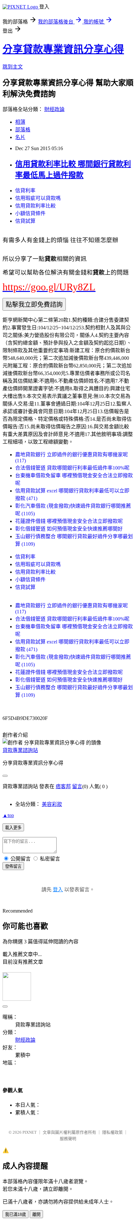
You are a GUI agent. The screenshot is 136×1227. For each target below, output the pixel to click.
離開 (36, 1214)
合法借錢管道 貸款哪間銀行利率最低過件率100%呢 (72, 468)
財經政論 (54, 109)
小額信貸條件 (30, 213)
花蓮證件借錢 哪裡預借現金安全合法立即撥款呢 (69, 521)
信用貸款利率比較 (35, 205)
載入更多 (13, 827)
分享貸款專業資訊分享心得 (63, 49)
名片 (20, 137)
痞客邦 (63, 786)
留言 (77, 786)
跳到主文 (13, 66)
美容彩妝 (52, 804)
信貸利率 (25, 190)
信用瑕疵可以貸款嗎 (38, 198)
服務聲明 (68, 1138)
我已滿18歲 (15, 1214)
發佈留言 (13, 866)
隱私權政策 (112, 1132)
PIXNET (29, 1132)
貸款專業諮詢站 (20, 750)
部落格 (22, 129)
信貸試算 (25, 221)
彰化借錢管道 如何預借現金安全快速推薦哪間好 (69, 528)
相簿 (20, 122)
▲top (8, 815)
